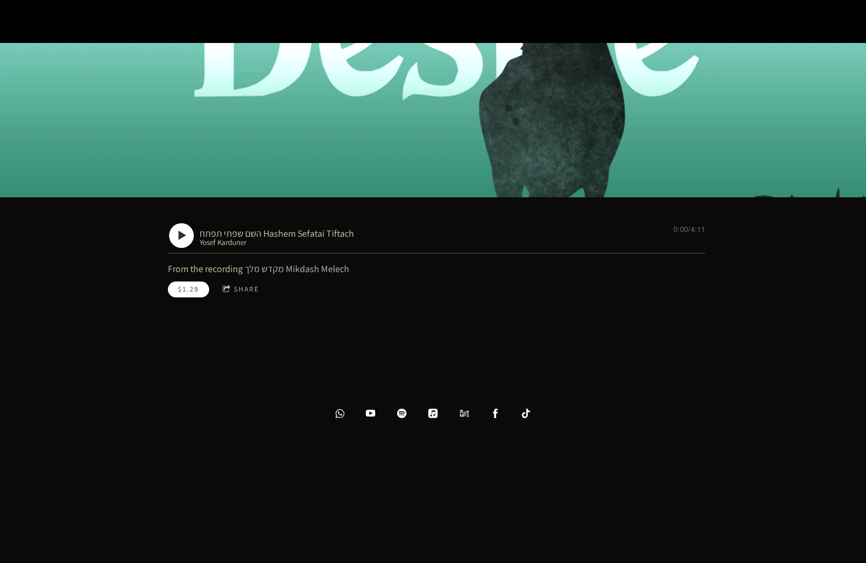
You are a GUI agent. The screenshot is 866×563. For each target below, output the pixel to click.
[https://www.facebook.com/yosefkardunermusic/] (495, 413)
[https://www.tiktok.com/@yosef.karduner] (526, 413)
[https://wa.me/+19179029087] (340, 413)
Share (246, 288)
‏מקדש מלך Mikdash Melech (296, 269)
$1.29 (188, 288)
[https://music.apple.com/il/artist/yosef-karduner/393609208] (433, 413)
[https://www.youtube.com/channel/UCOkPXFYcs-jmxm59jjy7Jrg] (370, 413)
